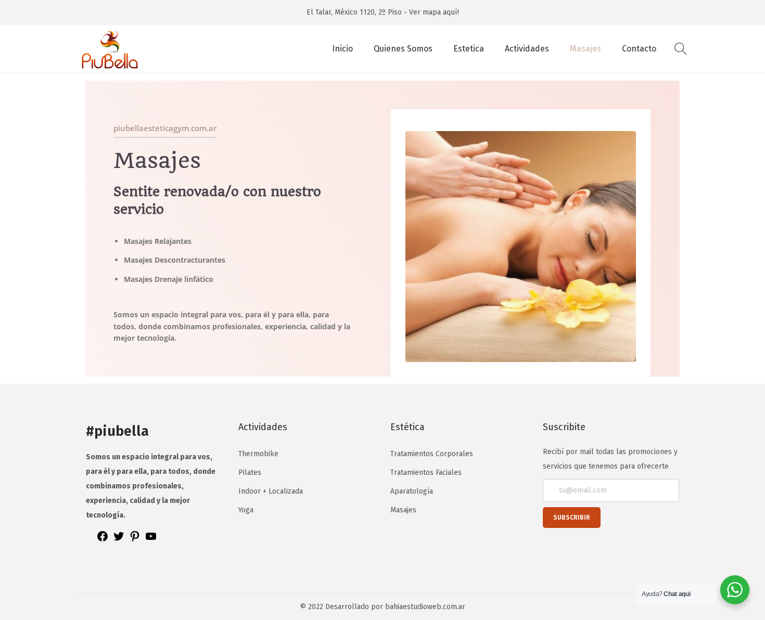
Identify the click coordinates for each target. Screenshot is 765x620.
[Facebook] (102, 540)
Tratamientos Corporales (431, 453)
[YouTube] (151, 540)
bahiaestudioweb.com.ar (425, 606)
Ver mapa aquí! (434, 12)
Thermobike (258, 453)
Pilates (249, 472)
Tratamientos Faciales (426, 472)
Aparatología (411, 491)
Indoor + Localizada (270, 491)
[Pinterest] (135, 540)
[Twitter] (118, 540)
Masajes (403, 510)
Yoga (245, 510)
